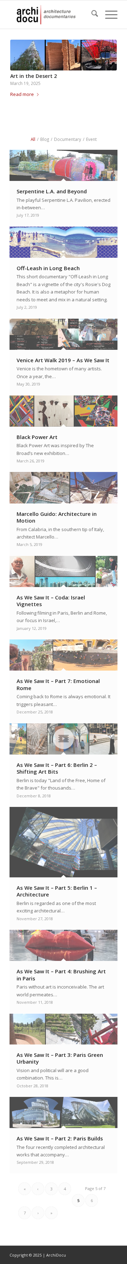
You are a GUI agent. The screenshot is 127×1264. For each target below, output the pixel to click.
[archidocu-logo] (53, 14)
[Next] (106, 64)
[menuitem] (91, 14)
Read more (22, 94)
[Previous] (20, 64)
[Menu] (107, 14)
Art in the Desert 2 (33, 76)
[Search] (91, 14)
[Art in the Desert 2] (63, 55)
